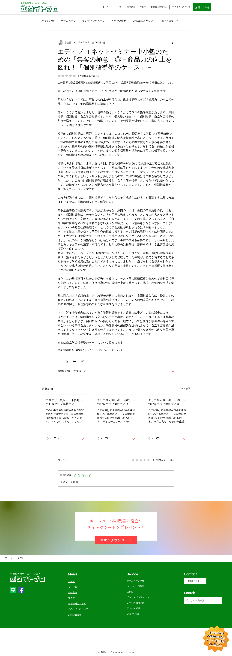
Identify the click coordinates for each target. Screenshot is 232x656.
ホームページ (68, 20)
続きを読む (168, 20)
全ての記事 (48, 20)
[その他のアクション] (172, 42)
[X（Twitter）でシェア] (66, 361)
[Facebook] (21, 590)
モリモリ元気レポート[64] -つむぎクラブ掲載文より (64, 402)
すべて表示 (184, 388)
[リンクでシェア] (82, 361)
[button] (115, 540)
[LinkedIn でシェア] (74, 361)
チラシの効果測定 (135, 603)
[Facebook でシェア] (59, 361)
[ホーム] (6, 558)
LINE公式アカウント (144, 20)
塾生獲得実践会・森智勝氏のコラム (76, 350)
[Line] (13, 590)
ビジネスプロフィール (138, 597)
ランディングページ (93, 20)
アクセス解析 (118, 20)
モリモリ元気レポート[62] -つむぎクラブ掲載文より (166, 402)
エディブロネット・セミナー (110, 350)
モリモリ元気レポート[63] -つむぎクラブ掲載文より (115, 402)
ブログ (71, 598)
